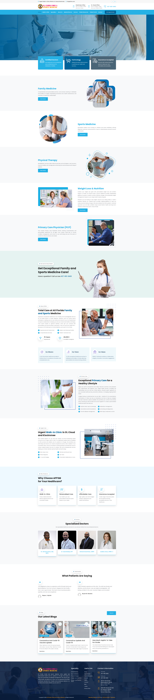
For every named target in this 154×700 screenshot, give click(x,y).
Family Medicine (47, 88)
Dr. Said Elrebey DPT (67, 551)
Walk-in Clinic (45, 12)
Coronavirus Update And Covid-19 (75, 641)
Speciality (53, 12)
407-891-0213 (104, 678)
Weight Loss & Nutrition (91, 188)
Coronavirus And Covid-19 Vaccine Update (49, 641)
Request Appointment (45, 47)
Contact (100, 12)
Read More (42, 651)
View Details (43, 99)
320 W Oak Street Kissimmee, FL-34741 (106, 681)
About (85, 671)
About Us (60, 12)
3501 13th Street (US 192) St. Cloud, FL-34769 (107, 688)
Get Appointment (110, 12)
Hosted (99, 697)
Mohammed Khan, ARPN (87, 551)
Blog (85, 684)
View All (111, 613)
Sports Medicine (87, 124)
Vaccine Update (44, 635)
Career (85, 686)
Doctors (76, 12)
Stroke (94, 635)
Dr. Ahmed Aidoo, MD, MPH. (47, 552)
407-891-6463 (111, 6)
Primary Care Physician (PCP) (54, 227)
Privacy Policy (87, 688)
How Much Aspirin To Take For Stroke (102, 641)
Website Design (92, 697)
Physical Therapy (47, 160)
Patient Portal (93, 12)
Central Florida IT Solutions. (108, 697)
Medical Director (68, 12)
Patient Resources (83, 12)
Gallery (85, 680)
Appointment (87, 673)
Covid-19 (69, 635)
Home (39, 12)
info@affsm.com (71, 1)
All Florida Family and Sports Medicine (56, 697)
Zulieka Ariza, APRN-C (106, 551)
